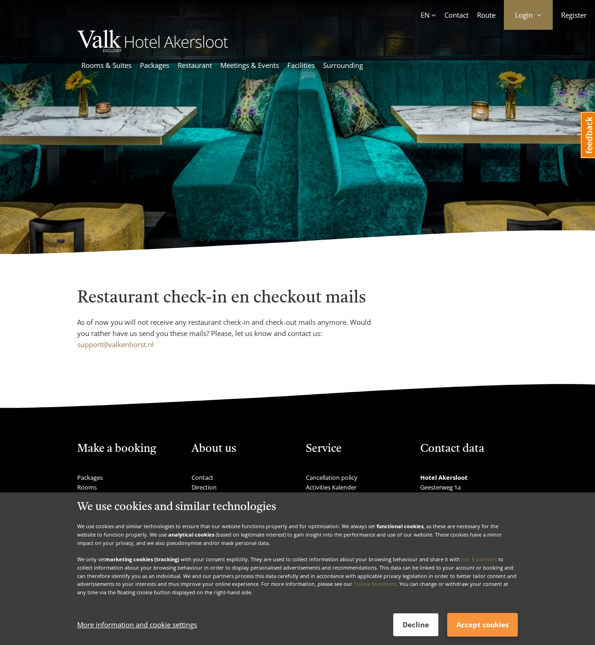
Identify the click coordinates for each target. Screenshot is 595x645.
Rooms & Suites (106, 65)
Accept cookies (482, 624)
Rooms (87, 487)
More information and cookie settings (137, 625)
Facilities (301, 65)
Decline (416, 624)
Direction (204, 487)
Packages (154, 65)
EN (425, 15)
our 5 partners (479, 559)
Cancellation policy (331, 477)
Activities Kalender (331, 487)
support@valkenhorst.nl (115, 344)
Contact (456, 15)
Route (486, 15)
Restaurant (195, 65)
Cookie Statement (375, 583)
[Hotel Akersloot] (157, 49)
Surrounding (343, 65)
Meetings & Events (249, 65)
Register (574, 15)
